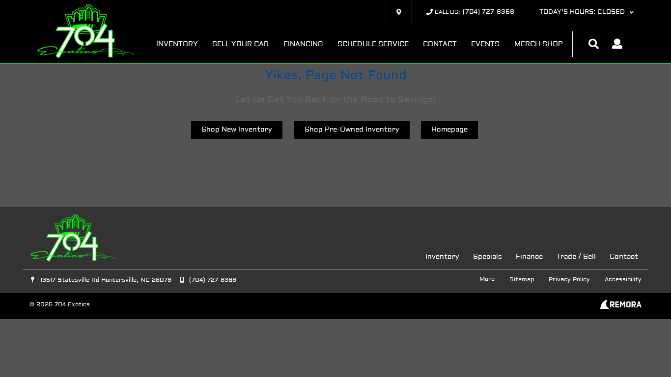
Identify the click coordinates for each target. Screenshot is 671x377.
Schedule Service (373, 44)
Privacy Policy (569, 280)
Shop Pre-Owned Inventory (352, 130)
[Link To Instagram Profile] (149, 256)
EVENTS (485, 44)
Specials (487, 257)
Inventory (177, 44)
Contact (440, 44)
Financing (303, 44)
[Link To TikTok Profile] (167, 256)
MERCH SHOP (538, 44)
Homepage (449, 130)
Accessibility (623, 280)
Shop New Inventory (236, 130)
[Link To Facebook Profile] (131, 256)
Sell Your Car (240, 44)
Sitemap (521, 280)
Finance (529, 257)
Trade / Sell (576, 257)
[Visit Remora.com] (621, 307)
